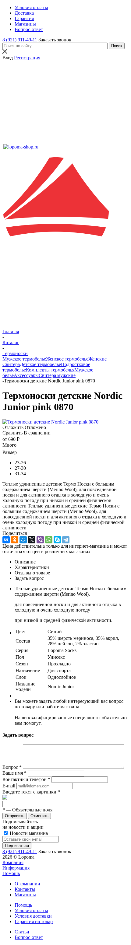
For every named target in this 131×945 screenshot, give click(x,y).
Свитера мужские (57, 375)
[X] (31, 539)
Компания (12, 862)
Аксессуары (26, 375)
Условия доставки (33, 916)
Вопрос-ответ (29, 937)
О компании (27, 883)
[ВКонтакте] (6, 539)
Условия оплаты (31, 910)
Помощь (11, 873)
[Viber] (40, 539)
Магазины (25, 894)
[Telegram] (65, 539)
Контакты (25, 889)
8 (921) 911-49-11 (19, 39)
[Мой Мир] (23, 539)
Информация (16, 867)
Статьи (22, 931)
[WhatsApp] (48, 539)
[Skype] (57, 539)
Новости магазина (28, 833)
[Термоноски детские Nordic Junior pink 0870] (50, 421)
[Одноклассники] (14, 539)
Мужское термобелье (24, 358)
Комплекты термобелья (50, 369)
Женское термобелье (67, 358)
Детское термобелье (40, 364)
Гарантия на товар (34, 921)
